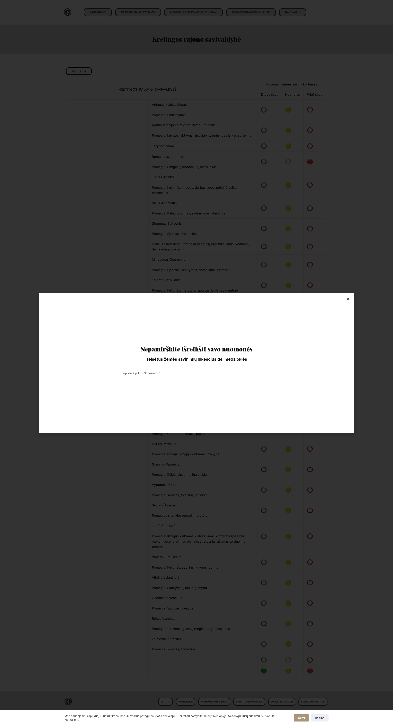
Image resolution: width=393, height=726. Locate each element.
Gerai (301, 717)
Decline (319, 717)
